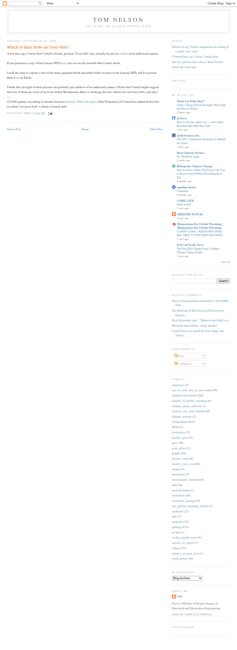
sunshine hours (186, 187)
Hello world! (184, 204)
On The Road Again (188, 156)
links (175, 485)
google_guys (180, 437)
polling (176, 527)
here (63, 63)
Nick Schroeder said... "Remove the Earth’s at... (201, 320)
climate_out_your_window (189, 411)
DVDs (175, 427)
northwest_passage (184, 500)
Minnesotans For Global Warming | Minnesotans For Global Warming (200, 226)
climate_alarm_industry (187, 406)
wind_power (179, 558)
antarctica (178, 385)
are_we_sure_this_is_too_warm (192, 390)
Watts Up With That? (190, 101)
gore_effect (179, 448)
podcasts (177, 522)
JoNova (182, 118)
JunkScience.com (188, 135)
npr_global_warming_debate (190, 506)
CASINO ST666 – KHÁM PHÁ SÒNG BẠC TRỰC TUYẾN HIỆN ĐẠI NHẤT (200, 233)
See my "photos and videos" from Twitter (197, 62)
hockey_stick (180, 458)
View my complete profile (192, 614)
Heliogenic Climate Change (195, 166)
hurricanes (178, 474)
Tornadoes (182, 191)
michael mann (181, 490)
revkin (176, 532)
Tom (27, 113)
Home (85, 129)
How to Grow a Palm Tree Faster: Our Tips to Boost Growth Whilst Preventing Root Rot (201, 173)
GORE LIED (185, 200)
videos (176, 548)
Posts (180, 356)
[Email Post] (49, 113)
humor (176, 469)
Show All (225, 261)
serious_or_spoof (182, 543)
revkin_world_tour (184, 537)
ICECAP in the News (190, 244)
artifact (123, 53)
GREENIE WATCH (190, 214)
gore (175, 443)
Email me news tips (184, 67)
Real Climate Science (190, 152)
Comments (184, 364)
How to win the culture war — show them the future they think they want (200, 123)
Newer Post (14, 129)
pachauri (177, 511)
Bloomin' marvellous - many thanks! (194, 325)
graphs (176, 453)
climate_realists (182, 416)
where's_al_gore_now (185, 553)
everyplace (179, 432)
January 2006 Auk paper (81, 101)
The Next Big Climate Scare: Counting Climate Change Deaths (198, 250)
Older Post (156, 129)
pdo (174, 516)
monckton (178, 495)
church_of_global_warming (189, 401)
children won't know (184, 395)
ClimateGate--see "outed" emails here (195, 56)
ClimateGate (180, 422)
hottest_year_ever (183, 464)
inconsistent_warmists (186, 479)
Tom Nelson (118, 19)
